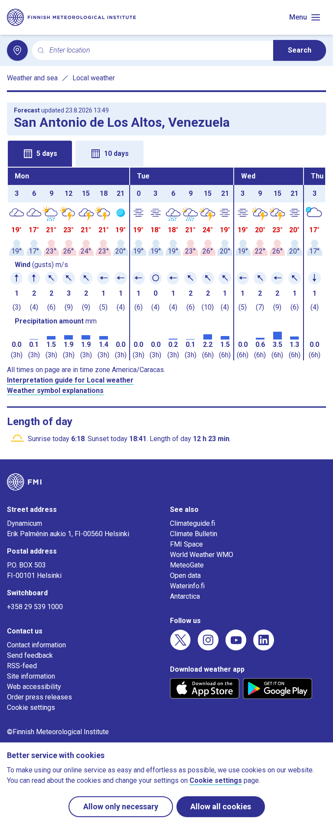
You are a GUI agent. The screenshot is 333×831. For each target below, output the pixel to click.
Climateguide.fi (192, 523)
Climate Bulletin (193, 534)
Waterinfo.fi (187, 586)
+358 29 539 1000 (35, 607)
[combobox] (158, 50)
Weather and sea (32, 78)
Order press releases (39, 697)
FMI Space (186, 544)
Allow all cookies (220, 806)
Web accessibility (34, 687)
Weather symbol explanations (55, 390)
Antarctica (185, 596)
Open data (185, 575)
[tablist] (166, 153)
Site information (31, 676)
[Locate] (17, 50)
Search (299, 50)
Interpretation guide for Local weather (70, 380)
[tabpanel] (166, 264)
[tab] (40, 154)
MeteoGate (187, 565)
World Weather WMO (201, 555)
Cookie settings (31, 707)
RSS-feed (22, 666)
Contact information (36, 645)
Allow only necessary (120, 806)
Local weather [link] (93, 78)
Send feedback (30, 655)
